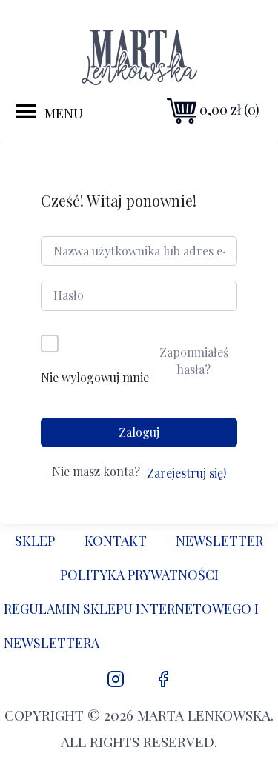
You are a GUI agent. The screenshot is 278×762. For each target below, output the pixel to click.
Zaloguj (139, 432)
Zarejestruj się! (186, 473)
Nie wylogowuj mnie (95, 377)
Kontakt (116, 540)
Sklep (35, 540)
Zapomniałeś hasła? (193, 360)
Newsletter (219, 540)
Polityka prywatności (139, 575)
